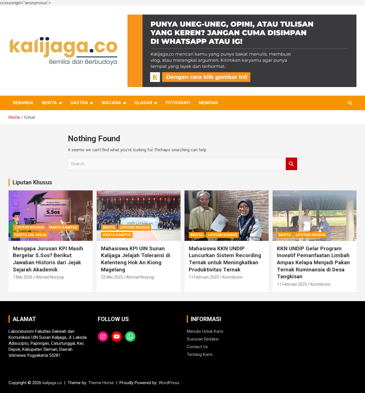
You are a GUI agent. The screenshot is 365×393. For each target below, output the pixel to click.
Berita (49, 102)
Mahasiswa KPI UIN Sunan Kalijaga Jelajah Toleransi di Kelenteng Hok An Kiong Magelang (135, 259)
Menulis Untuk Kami (205, 331)
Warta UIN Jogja (30, 235)
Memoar (208, 102)
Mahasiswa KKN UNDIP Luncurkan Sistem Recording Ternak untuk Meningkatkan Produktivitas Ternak (225, 259)
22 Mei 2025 (112, 277)
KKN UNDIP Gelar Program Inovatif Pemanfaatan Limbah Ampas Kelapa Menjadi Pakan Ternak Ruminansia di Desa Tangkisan (313, 262)
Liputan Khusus (32, 182)
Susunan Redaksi (203, 339)
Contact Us (197, 346)
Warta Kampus (63, 227)
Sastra (79, 102)
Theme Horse (101, 382)
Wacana (111, 102)
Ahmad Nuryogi (50, 277)
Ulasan (143, 102)
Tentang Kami (199, 354)
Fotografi (178, 102)
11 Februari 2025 (204, 277)
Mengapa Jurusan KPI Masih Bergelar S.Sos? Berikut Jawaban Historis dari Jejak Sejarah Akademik (48, 259)
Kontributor (232, 277)
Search (291, 164)
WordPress (169, 382)
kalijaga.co (52, 382)
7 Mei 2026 (23, 277)
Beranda (23, 102)
